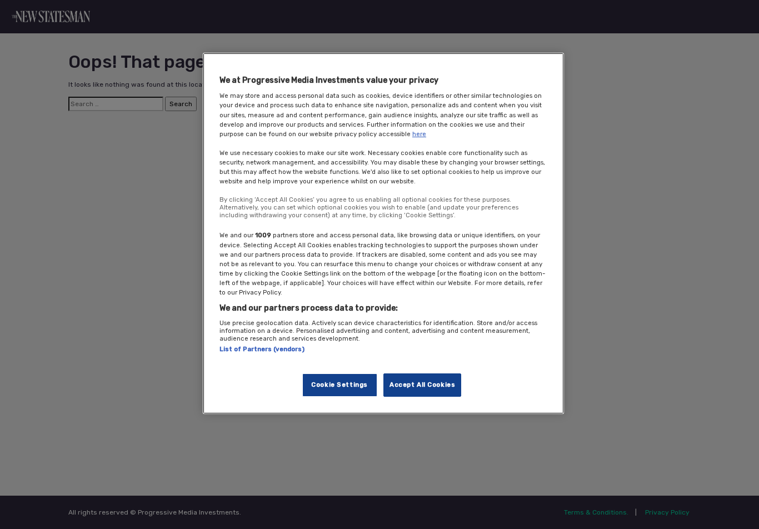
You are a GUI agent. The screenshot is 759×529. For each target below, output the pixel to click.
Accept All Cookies (422, 384)
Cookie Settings (339, 384)
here (419, 134)
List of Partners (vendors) (261, 349)
